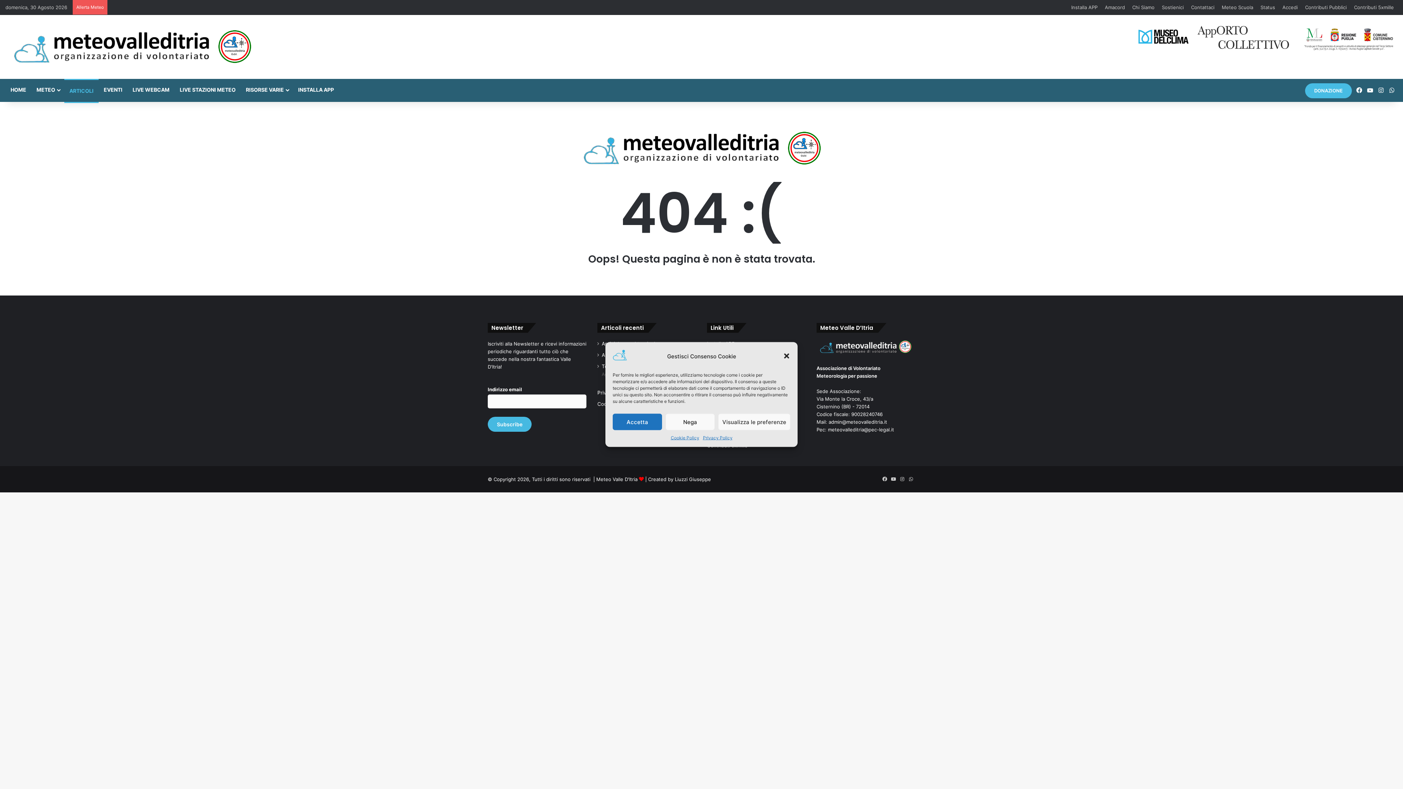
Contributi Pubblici (1326, 7)
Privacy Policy (718, 438)
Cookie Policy (685, 438)
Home (18, 90)
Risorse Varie (265, 90)
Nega (690, 421)
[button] (786, 356)
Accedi (1290, 7)
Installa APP (1084, 7)
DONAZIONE (1328, 91)
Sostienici (1173, 7)
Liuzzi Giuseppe (693, 479)
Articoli (81, 91)
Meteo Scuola (1237, 7)
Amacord (1115, 7)
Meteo (46, 90)
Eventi (113, 90)
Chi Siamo (1143, 7)
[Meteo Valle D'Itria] (132, 47)
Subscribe (509, 424)
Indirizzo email (505, 389)
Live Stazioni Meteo (208, 90)
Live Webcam (151, 90)
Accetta (637, 421)
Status (1268, 7)
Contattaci (1202, 7)
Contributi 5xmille (1374, 7)
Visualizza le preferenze (754, 421)
